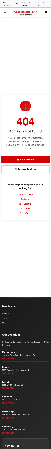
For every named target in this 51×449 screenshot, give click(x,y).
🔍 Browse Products (25, 169)
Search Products (25, 194)
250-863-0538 (8, 432)
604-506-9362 (8, 373)
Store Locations (6, 3)
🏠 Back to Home (25, 159)
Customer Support (26, 3)
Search (5, 313)
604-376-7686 (41, 3)
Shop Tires (25, 208)
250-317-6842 (8, 403)
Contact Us (26, 198)
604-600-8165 (8, 417)
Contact (19, 3)
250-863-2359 (8, 388)
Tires (4, 318)
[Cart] (46, 13)
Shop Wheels (25, 213)
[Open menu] (5, 12)
